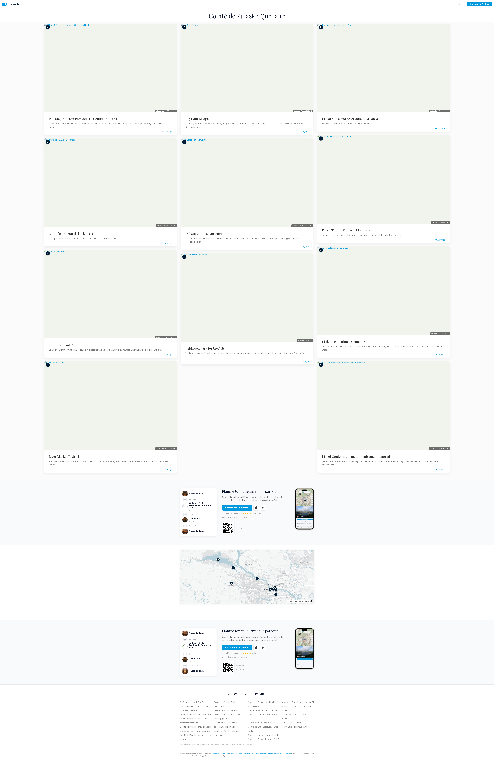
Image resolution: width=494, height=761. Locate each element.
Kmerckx (297, 111)
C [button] (274, 587)
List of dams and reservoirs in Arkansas (350, 119)
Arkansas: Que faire (188, 710)
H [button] (218, 559)
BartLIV (434, 222)
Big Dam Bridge (197, 119)
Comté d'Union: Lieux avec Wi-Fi (262, 723)
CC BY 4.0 (445, 334)
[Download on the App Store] (256, 508)
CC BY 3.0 (171, 337)
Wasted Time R (161, 337)
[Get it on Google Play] (263, 508)
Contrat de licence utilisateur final (241, 754)
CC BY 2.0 (171, 225)
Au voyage (167, 132)
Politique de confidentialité (264, 754)
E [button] (257, 579)
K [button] (270, 589)
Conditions (225, 754)
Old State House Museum (203, 233)
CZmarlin (433, 111)
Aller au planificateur (479, 4)
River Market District (64, 456)
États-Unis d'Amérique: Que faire (194, 706)
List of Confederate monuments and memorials (356, 456)
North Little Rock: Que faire (294, 727)
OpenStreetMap (295, 601)
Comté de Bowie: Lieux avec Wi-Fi (263, 739)
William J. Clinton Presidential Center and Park (83, 119)
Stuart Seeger (162, 225)
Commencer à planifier (237, 507)
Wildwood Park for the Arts (205, 348)
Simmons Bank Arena (64, 345)
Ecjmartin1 (433, 448)
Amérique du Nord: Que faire (193, 702)
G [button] (231, 583)
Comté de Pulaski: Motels (225, 710)
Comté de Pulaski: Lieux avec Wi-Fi (195, 714)
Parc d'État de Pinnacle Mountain (346, 230)
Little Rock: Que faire (291, 723)
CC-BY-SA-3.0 (307, 111)
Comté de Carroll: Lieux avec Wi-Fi (298, 702)
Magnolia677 (435, 334)
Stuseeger (160, 111)
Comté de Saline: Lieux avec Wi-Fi (263, 710)
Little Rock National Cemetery (344, 341)
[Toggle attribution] (311, 601)
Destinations (216, 754)
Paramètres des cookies (282, 754)
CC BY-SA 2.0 (307, 340)
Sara (299, 340)
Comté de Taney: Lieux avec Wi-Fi (263, 735)
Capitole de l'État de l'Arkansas (71, 233)
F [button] (273, 589)
